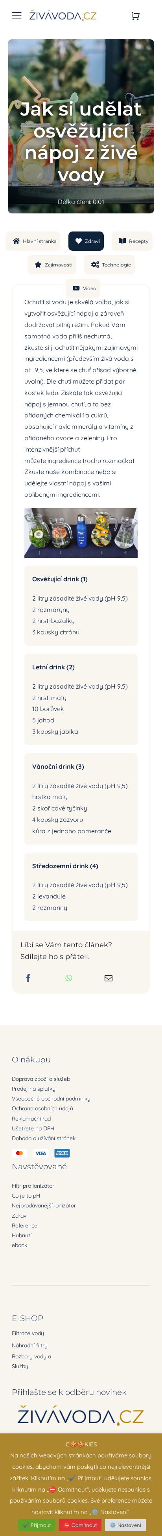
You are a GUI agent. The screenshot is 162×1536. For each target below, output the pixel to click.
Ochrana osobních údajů (42, 1108)
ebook (19, 1245)
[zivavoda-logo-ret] (63, 11)
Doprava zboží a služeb (41, 1078)
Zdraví (20, 1215)
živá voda (115, 358)
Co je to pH (26, 1195)
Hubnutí (21, 1235)
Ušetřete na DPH (33, 1128)
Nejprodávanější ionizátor (44, 1205)
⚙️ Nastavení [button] (125, 1525)
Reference (24, 1225)
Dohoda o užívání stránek (43, 1138)
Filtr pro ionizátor (33, 1185)
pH (29, 370)
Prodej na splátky (33, 1088)
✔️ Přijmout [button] (37, 1525)
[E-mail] (108, 978)
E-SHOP (27, 1318)
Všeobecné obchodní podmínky (51, 1098)
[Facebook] (28, 978)
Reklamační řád (31, 1118)
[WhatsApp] (68, 978)
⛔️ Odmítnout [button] (80, 1525)
